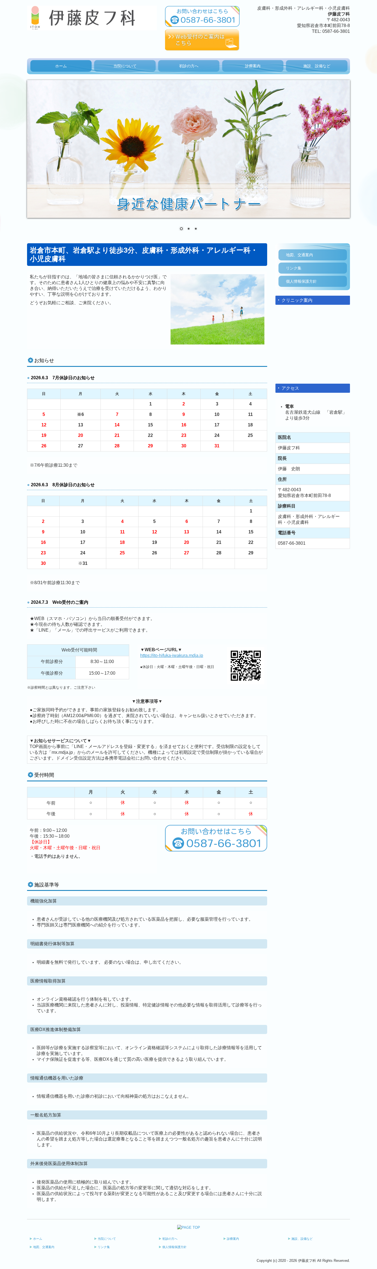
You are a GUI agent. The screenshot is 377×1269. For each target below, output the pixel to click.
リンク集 (293, 268)
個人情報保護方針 (301, 281)
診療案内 (253, 66)
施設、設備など (316, 66)
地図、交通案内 (299, 255)
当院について (125, 66)
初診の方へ (188, 66)
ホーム (61, 66)
